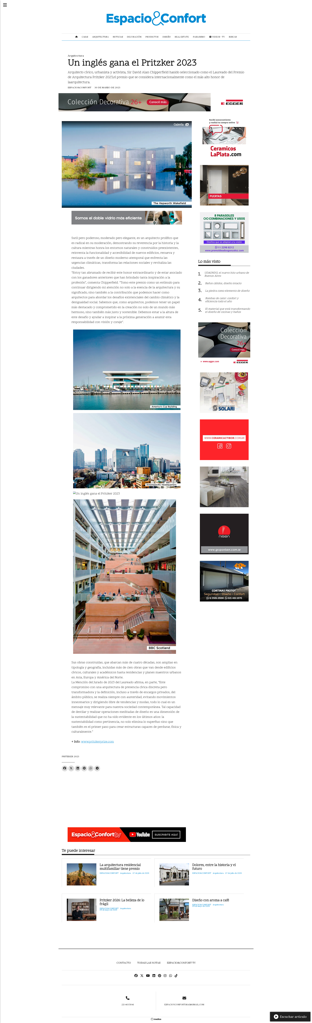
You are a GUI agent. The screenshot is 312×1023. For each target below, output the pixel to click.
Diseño (166, 37)
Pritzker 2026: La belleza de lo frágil (122, 902)
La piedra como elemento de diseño (227, 291)
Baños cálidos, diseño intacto (223, 283)
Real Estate (182, 37)
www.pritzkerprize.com (97, 742)
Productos (151, 37)
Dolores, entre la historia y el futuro (214, 867)
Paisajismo (199, 37)
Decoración (134, 37)
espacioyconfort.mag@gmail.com (184, 1004)
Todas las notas (148, 962)
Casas (85, 37)
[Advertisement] (127, 798)
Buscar (233, 37)
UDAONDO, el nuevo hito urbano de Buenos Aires (226, 274)
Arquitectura (100, 37)
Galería (179, 125)
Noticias (118, 37)
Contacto (124, 962)
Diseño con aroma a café (210, 900)
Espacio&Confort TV (181, 962)
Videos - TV (218, 37)
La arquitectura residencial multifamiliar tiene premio (120, 867)
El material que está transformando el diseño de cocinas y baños (227, 310)
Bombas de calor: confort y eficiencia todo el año (222, 300)
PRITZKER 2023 (70, 756)
